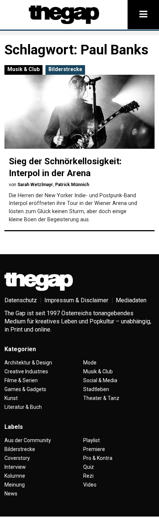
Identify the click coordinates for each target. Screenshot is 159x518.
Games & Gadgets (25, 389)
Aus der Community (27, 440)
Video (90, 485)
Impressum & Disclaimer (76, 300)
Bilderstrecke (65, 69)
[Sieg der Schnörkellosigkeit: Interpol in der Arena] (79, 112)
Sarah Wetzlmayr (35, 184)
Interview (15, 467)
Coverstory (17, 458)
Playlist (91, 440)
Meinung (14, 485)
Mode (90, 363)
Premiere (94, 449)
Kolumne (14, 476)
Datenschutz (20, 300)
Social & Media (100, 380)
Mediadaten (131, 300)
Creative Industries (26, 371)
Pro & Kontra (97, 458)
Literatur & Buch (23, 407)
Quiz (88, 467)
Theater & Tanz (101, 398)
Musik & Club (23, 69)
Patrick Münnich (72, 184)
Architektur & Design (28, 363)
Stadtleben (96, 389)
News (10, 494)
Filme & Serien (21, 380)
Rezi (88, 476)
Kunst (11, 398)
